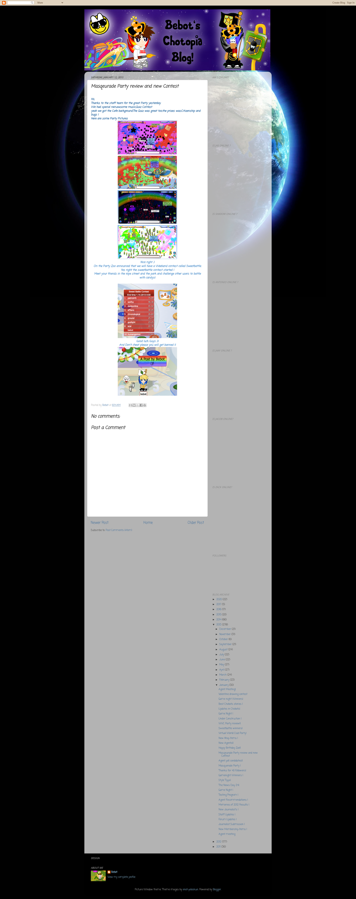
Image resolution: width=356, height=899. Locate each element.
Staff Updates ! (227, 815)
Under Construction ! (230, 719)
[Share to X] (137, 405)
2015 (219, 615)
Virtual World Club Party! (232, 733)
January (224, 685)
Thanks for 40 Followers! (232, 771)
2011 (218, 847)
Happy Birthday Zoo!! (230, 748)
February (224, 680)
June (222, 660)
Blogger (217, 890)
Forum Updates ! (228, 819)
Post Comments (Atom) (119, 530)
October (224, 639)
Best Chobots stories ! (231, 704)
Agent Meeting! (227, 689)
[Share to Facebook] (141, 405)
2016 (219, 609)
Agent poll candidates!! (231, 761)
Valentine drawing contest (233, 694)
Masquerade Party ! (230, 766)
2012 (219, 842)
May (222, 665)
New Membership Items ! (233, 829)
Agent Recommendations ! (233, 800)
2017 (219, 604)
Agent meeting (227, 834)
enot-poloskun (190, 890)
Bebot (114, 872)
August (223, 650)
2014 (219, 620)
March (223, 675)
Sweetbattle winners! (231, 728)
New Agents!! (226, 743)
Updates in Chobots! (229, 709)
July (222, 655)
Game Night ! (226, 714)
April (222, 670)
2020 (219, 599)
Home (148, 522)
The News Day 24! (229, 785)
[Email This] (130, 405)
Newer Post (99, 522)
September (225, 644)
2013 (219, 625)
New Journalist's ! (228, 810)
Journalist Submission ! (232, 824)
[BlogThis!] (134, 405)
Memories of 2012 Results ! (234, 805)
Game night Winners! (231, 699)
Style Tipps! (225, 780)
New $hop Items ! (228, 738)
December (225, 629)
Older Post (196, 522)
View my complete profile (121, 877)
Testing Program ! (228, 795)
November (225, 634)
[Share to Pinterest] (144, 405)
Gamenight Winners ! (231, 775)
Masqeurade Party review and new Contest (238, 754)
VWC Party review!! (230, 724)
